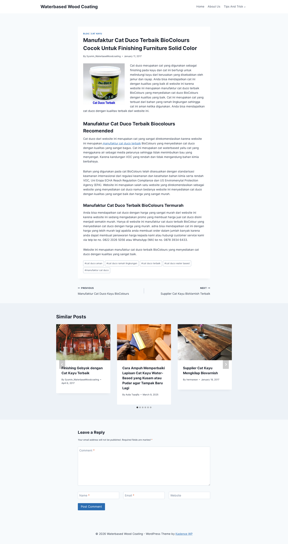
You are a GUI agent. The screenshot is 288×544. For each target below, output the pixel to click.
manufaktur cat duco (97, 270)
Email (129, 495)
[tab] (137, 407)
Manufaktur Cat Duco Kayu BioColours (103, 291)
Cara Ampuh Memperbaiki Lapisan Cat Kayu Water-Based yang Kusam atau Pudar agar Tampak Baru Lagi (143, 378)
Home (200, 6)
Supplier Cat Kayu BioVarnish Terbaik (185, 291)
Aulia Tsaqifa (132, 394)
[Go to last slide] (62, 364)
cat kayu (96, 33)
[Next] (226, 364)
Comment (87, 450)
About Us (214, 6)
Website (175, 495)
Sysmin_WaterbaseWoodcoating (103, 56)
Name (84, 495)
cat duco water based (177, 263)
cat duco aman (93, 263)
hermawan (192, 379)
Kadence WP (184, 533)
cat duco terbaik (150, 263)
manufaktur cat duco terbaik (121, 143)
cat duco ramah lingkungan (121, 263)
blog (86, 33)
